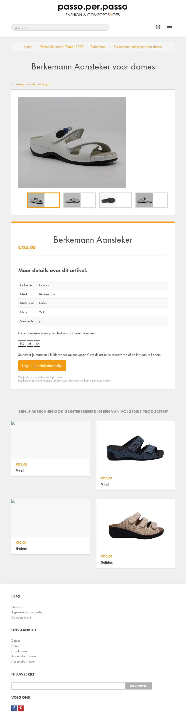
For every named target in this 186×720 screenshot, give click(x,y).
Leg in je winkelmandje (42, 365)
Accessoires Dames (23, 656)
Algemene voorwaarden (27, 612)
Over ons (17, 607)
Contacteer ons (21, 617)
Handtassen (19, 651)
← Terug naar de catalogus (30, 84)
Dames (15, 640)
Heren (15, 646)
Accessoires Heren (23, 661)
